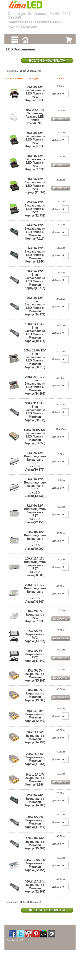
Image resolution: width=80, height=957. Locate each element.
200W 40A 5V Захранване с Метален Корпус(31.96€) (34, 759)
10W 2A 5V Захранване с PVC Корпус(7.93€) (34, 616)
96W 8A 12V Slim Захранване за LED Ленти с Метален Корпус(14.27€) (34, 306)
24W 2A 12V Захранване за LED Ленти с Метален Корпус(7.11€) (35, 232)
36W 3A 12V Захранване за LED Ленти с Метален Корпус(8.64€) (35, 255)
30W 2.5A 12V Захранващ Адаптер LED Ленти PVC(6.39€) (35, 116)
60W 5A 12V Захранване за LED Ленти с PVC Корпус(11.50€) (35, 185)
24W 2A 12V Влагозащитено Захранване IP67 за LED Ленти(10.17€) (35, 461)
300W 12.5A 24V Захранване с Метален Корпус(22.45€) (35, 865)
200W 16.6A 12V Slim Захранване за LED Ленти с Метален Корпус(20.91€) (35, 359)
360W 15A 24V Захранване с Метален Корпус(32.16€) (34, 886)
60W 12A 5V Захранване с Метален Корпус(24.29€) (34, 737)
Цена (61, 78)
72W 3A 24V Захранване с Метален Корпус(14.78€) (34, 800)
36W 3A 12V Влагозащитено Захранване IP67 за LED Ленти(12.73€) (35, 487)
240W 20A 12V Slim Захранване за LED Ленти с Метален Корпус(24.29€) (34, 385)
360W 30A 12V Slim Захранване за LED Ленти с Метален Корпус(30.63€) (34, 412)
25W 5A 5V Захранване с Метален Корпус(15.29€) (34, 675)
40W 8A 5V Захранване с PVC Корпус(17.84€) (34, 655)
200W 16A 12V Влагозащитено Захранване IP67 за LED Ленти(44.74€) (35, 593)
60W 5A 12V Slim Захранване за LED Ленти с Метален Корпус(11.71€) (35, 280)
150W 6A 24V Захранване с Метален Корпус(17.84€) (34, 822)
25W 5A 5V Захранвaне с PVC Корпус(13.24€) (34, 636)
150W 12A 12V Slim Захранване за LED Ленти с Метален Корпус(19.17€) (34, 333)
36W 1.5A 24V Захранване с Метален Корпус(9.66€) (34, 779)
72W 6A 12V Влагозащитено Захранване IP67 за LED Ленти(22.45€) (35, 514)
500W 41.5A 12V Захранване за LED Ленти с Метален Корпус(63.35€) (35, 436)
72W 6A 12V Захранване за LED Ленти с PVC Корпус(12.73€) (34, 209)
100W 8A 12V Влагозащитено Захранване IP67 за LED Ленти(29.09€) (35, 540)
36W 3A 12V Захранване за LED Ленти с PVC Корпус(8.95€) (35, 139)
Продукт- (34, 78)
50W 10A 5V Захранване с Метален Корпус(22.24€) (34, 715)
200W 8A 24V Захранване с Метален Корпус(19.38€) (34, 843)
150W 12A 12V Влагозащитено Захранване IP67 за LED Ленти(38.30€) (35, 567)
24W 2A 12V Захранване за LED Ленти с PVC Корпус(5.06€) (35, 93)
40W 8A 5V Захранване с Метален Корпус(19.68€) (34, 695)
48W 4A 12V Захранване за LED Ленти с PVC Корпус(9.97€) (35, 162)
